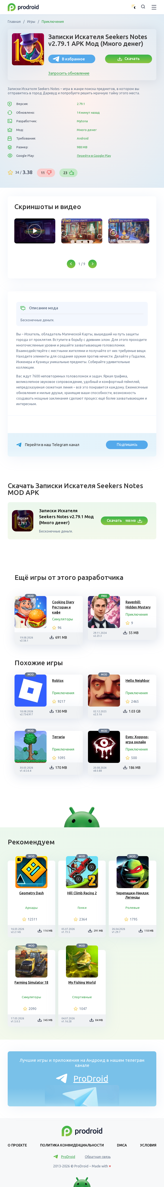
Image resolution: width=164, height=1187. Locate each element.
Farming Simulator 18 (31, 982)
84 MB (99, 1020)
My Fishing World (82, 982)
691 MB (61, 637)
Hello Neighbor (137, 680)
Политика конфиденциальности (72, 1145)
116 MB (48, 930)
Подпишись (127, 444)
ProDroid (90, 1078)
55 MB (134, 633)
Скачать (131, 58)
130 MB (61, 711)
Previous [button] (71, 264)
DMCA (122, 1145)
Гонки (82, 907)
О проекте (17, 1145)
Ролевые (132, 907)
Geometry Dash (31, 893)
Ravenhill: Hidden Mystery (138, 604)
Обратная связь (98, 1157)
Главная (15, 21)
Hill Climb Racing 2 (82, 893)
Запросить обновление (68, 73)
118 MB (149, 930)
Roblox (57, 680)
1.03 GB (135, 711)
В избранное (73, 59)
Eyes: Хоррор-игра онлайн (137, 739)
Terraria (58, 737)
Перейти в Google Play (94, 155)
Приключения (52, 21)
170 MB (61, 768)
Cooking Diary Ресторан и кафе (63, 607)
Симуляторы (62, 619)
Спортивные (82, 997)
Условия (148, 1145)
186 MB (135, 768)
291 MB (98, 930)
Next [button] (92, 264)
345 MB (48, 1020)
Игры (31, 21)
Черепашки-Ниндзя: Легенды (132, 895)
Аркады (31, 907)
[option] (34, 230)
